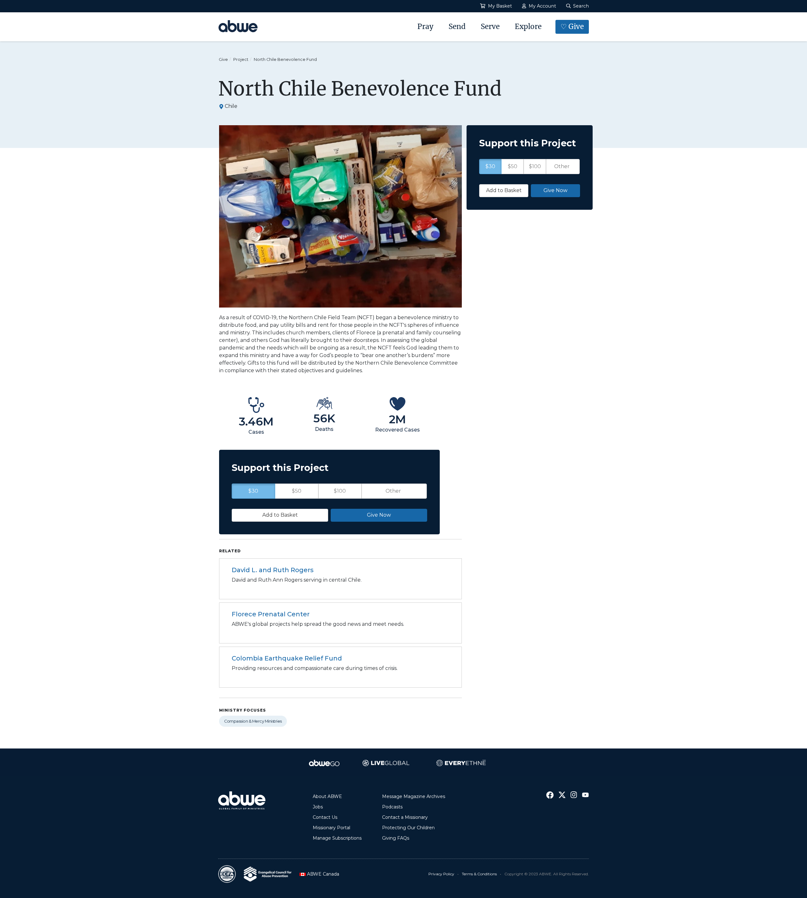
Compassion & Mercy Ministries (253, 721)
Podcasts (392, 807)
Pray (425, 26)
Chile (231, 106)
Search (580, 6)
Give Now (379, 515)
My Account (541, 6)
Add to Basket (280, 515)
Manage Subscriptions (337, 838)
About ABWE (327, 796)
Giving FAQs (395, 838)
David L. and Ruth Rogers (273, 570)
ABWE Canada (321, 874)
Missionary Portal (331, 828)
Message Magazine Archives (413, 796)
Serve (490, 26)
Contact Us (325, 817)
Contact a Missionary (405, 817)
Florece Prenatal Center (271, 614)
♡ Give (572, 26)
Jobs (318, 807)
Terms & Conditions (479, 874)
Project (240, 59)
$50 (296, 491)
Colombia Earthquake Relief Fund (287, 658)
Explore (528, 26)
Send (457, 26)
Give (223, 59)
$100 (340, 491)
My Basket (499, 6)
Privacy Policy (441, 874)
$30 (253, 491)
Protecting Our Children (408, 828)
